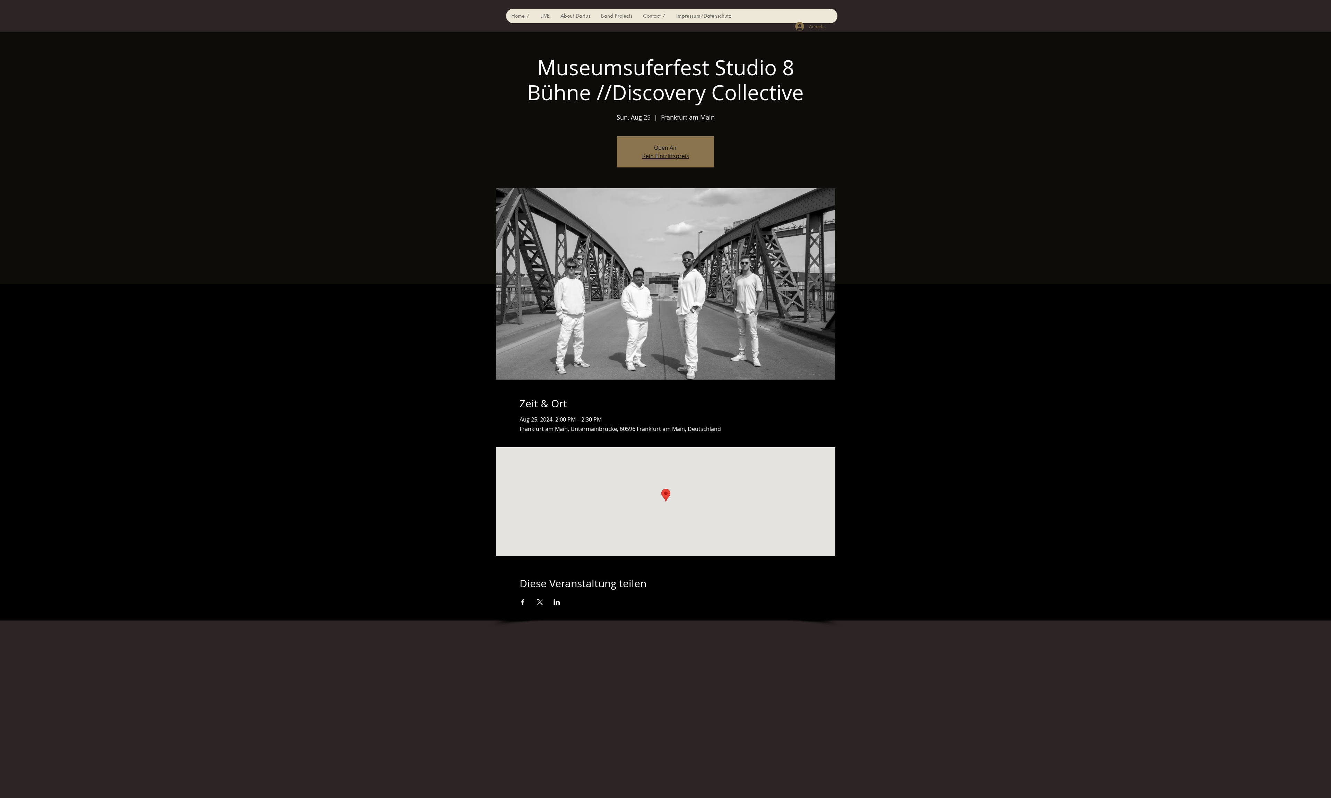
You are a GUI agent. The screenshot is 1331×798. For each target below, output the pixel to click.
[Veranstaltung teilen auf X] (540, 602)
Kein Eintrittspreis (665, 156)
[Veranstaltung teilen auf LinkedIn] (557, 602)
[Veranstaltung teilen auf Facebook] (523, 602)
